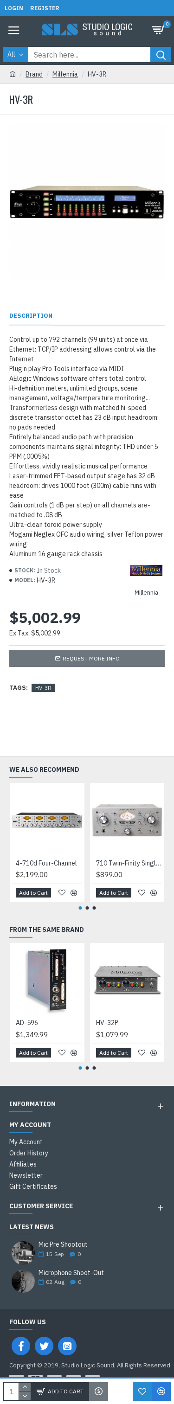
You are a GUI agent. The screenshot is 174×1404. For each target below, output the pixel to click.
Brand (34, 74)
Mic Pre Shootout (63, 1244)
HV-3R (43, 687)
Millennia (65, 74)
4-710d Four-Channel (46, 863)
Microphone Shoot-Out (71, 1272)
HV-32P (107, 1023)
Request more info (91, 658)
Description (30, 316)
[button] (80, 908)
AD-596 (27, 1023)
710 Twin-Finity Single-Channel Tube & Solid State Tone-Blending (129, 863)
